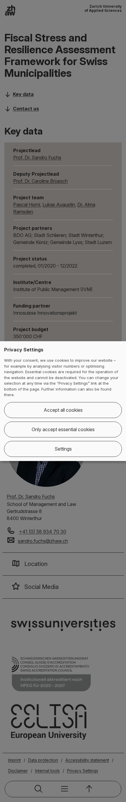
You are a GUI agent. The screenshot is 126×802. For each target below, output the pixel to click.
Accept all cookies (63, 410)
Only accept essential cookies (63, 429)
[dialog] (63, 401)
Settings (63, 449)
